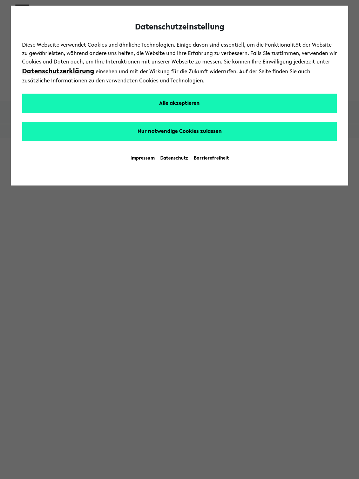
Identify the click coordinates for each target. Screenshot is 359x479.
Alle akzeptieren (179, 103)
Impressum (142, 158)
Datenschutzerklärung (58, 71)
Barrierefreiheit (211, 158)
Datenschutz (174, 158)
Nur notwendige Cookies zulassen (179, 131)
